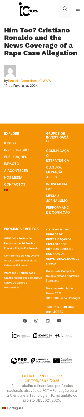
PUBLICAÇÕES (15, 157)
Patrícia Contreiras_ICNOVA (29, 81)
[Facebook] (25, 321)
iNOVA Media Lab (56, 186)
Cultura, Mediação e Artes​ (56, 172)
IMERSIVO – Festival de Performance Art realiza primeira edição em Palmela (21, 243)
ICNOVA (10, 143)
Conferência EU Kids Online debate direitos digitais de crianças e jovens (21, 260)
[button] (77, 9)
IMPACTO (11, 164)
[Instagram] (36, 321)
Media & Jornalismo (57, 198)
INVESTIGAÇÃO (16, 150)
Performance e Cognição (58, 209)
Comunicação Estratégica (57, 155)
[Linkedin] (47, 321)
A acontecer (16, 171)
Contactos (14, 184)
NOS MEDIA (13, 177)
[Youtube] (59, 321)
